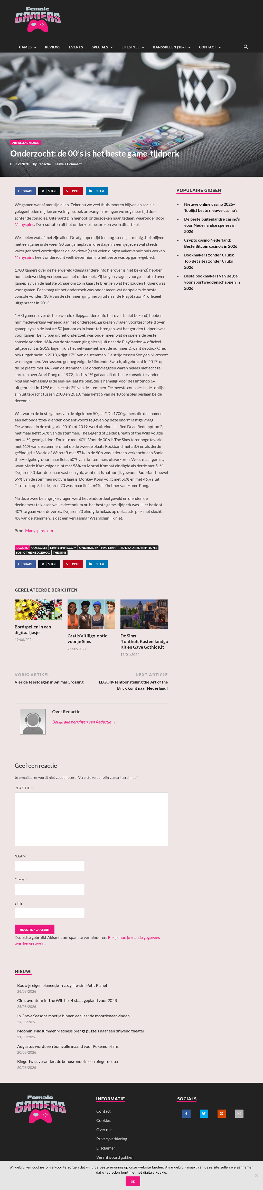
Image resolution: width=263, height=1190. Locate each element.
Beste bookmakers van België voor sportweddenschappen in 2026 (212, 282)
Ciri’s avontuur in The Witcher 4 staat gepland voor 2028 (67, 1000)
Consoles (39, 548)
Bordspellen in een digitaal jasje (33, 629)
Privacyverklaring (111, 1138)
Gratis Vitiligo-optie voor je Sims (87, 638)
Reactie (24, 788)
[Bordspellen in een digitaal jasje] (38, 611)
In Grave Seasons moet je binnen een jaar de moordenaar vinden (73, 1015)
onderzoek (88, 548)
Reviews (52, 47)
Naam (20, 856)
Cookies (103, 1120)
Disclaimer (105, 1147)
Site (19, 903)
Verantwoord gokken (115, 1157)
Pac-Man (108, 548)
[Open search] (246, 47)
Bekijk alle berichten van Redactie (84, 721)
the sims (59, 552)
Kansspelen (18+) (169, 47)
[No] (256, 1175)
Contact (207, 47)
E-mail (21, 880)
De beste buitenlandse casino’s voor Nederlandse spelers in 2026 (212, 225)
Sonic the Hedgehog (33, 552)
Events (76, 47)
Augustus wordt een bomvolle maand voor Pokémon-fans (68, 1046)
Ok (133, 1181)
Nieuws (34, 142)
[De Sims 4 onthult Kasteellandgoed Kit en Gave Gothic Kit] (144, 615)
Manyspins (24, 224)
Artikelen (19, 142)
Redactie (44, 164)
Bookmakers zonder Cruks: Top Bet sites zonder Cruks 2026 (209, 261)
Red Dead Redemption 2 (137, 548)
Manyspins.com (39, 530)
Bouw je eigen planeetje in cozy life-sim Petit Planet (62, 985)
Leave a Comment (68, 164)
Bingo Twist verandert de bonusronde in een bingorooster (68, 1061)
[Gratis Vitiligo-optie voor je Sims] (91, 615)
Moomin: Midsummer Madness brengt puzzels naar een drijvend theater (80, 1030)
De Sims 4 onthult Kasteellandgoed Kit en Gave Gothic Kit (146, 641)
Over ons (104, 1129)
